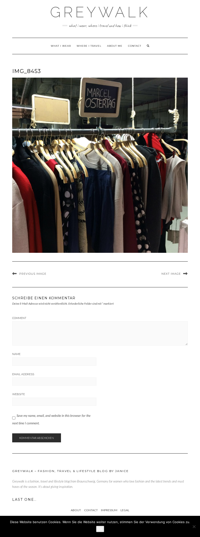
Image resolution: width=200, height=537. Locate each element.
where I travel (89, 45)
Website (18, 394)
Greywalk (100, 12)
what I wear (61, 45)
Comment (19, 318)
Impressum (109, 510)
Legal (124, 510)
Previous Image (32, 273)
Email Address (23, 374)
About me (114, 45)
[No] (193, 526)
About (76, 510)
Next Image (171, 273)
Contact (134, 45)
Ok (100, 529)
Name (16, 354)
